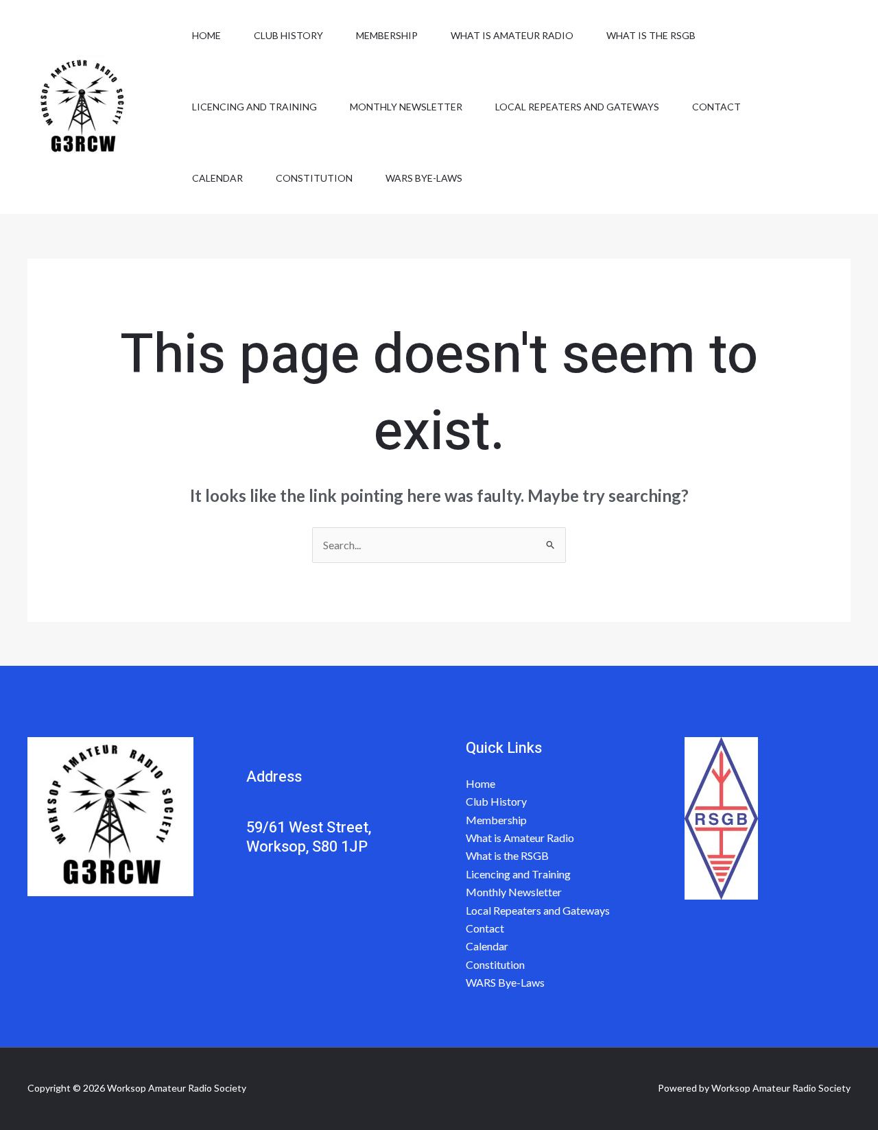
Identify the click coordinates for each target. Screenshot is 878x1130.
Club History (288, 35)
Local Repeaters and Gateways (577, 106)
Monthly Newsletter (406, 106)
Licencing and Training (254, 106)
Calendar (217, 178)
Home (206, 35)
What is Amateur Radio (512, 35)
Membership (387, 35)
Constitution (314, 178)
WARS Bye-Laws (423, 178)
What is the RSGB (651, 35)
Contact (716, 106)
